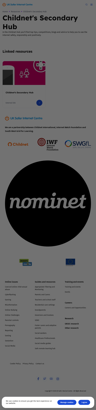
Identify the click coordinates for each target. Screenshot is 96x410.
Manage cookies (66, 402)
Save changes (71, 234)
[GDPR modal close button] (77, 173)
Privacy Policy (22, 233)
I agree (84, 402)
